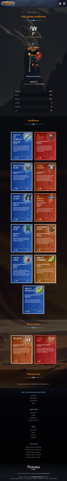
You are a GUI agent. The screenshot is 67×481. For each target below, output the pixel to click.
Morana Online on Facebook (33, 447)
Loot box (33, 435)
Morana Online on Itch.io (33, 452)
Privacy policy (53, 478)
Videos (33, 403)
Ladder (33, 415)
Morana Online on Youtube (33, 455)
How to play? (33, 398)
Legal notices (19, 478)
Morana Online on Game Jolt (33, 449)
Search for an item (33, 420)
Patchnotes (33, 418)
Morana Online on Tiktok (33, 457)
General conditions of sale (40, 478)
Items (33, 432)
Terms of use (28, 478)
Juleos (46, 477)
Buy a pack (33, 430)
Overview (33, 395)
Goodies (33, 437)
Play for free (33, 413)
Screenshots (33, 400)
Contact (12, 478)
